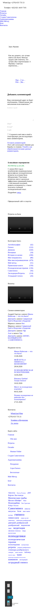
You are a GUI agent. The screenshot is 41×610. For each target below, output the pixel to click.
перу (24, 531)
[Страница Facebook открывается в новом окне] (32, 1)
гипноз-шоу (13, 518)
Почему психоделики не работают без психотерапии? (23, 397)
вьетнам (10, 515)
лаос (10, 528)
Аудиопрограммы (15, 460)
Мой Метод (12, 477)
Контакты (11, 485)
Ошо (24, 500)
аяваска (27, 509)
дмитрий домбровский (18, 523)
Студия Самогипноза (16, 456)
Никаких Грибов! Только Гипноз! (21, 380)
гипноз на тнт (24, 518)
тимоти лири (11, 555)
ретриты (12, 547)
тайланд (27, 552)
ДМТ (29, 493)
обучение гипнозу (14, 531)
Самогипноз (15, 508)
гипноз (19, 514)
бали (19, 511)
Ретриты (11, 443)
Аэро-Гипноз (15, 468)
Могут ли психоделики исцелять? (23, 388)
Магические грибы (17, 498)
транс (19, 555)
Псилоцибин (14, 503)
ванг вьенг (26, 511)
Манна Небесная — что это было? (20, 315)
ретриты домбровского (24, 547)
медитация (19, 528)
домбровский (13, 525)
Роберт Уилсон (13, 505)
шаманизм (13, 559)
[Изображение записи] (10, 352)
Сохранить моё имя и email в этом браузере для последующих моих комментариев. (19, 136)
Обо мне (13, 439)
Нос (23, 323)
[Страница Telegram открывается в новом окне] (22, 600)
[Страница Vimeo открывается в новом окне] (36, 5)
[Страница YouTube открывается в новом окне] (36, 1)
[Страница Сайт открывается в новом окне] (32, 8)
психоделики (17, 536)
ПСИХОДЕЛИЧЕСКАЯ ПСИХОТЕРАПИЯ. (23, 371)
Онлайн (11, 447)
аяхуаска (12, 511)
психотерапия (14, 545)
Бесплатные (14, 472)
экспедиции (23, 560)
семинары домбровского (18, 550)
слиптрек (10, 552)
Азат (10, 333)
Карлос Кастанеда (15, 495)
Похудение (14, 464)
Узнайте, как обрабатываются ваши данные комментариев (19, 149)
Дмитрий (11, 319)
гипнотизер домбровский (23, 520)
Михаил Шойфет (14, 500)
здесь (19, 192)
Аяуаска (11, 493)
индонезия (25, 525)
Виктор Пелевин (21, 493)
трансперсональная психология (16, 557)
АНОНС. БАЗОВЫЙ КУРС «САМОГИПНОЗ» (19, 338)
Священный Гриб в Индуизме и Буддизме (20, 320)
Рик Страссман (25, 503)
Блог (10, 481)
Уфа (24, 331)
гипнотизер (11, 520)
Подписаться (11, 597)
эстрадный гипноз (18, 562)
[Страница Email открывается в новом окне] (22, 597)
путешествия (25, 545)
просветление (12, 533)
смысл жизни (19, 552)
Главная (11, 435)
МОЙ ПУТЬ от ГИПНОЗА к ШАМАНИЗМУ (20, 362)
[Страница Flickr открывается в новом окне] (18, 593)
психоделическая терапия (16, 540)
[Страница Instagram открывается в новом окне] (32, 5)
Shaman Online (15, 451)
